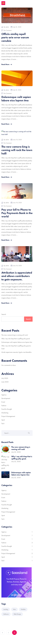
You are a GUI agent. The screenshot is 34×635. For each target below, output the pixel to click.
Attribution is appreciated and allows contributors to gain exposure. (16, 276)
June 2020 (4, 382)
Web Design (17, 614)
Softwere (6, 614)
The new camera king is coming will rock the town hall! (16, 150)
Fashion (3, 405)
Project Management (8, 416)
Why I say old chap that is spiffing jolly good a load (16, 347)
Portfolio (23, 609)
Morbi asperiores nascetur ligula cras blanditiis (16, 352)
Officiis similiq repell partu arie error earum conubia (15, 37)
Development (5, 398)
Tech (2, 423)
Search (3, 314)
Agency (3, 395)
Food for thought (6, 409)
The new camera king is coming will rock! (14, 335)
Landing (5, 609)
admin (7, 27)
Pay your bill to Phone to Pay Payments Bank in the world (17, 213)
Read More (5, 64)
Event (3, 402)
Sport (3, 420)
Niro (14, 609)
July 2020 (4, 378)
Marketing (4, 413)
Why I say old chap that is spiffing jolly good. (15, 338)
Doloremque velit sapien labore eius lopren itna (16, 98)
